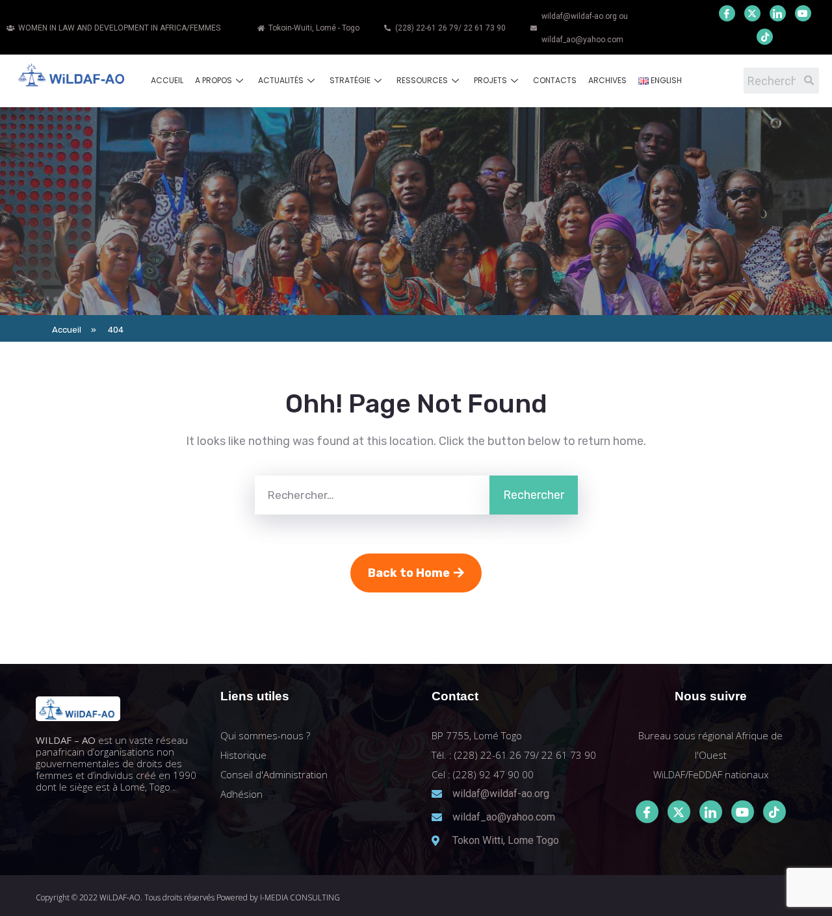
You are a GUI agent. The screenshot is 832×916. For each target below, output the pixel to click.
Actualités (281, 80)
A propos (213, 80)
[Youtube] (803, 13)
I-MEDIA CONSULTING (300, 897)
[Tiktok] (774, 811)
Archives (607, 80)
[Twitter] (752, 13)
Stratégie (350, 80)
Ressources (422, 80)
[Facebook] (727, 13)
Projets (490, 80)
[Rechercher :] (372, 495)
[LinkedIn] (778, 13)
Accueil (167, 80)
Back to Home (409, 573)
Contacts (555, 80)
